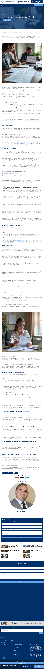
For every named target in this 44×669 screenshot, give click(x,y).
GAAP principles (21, 143)
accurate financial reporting (12, 154)
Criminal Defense (17, 644)
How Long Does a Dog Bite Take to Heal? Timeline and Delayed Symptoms (14, 546)
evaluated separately (36, 181)
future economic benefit (31, 114)
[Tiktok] (1, 642)
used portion (36, 97)
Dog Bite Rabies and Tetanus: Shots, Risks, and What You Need (36, 546)
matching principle (29, 160)
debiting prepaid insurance (10, 120)
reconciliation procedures (18, 241)
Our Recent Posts (34, 644)
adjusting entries (8, 220)
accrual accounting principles (21, 240)
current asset (13, 192)
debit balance (38, 138)
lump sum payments (17, 96)
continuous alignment (35, 167)
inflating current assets (30, 257)
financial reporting (19, 121)
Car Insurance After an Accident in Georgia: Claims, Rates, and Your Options (36, 556)
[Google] (8, 642)
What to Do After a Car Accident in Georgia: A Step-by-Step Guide (14, 551)
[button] (2, 5)
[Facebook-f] (4, 642)
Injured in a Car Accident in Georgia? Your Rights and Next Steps (35, 551)
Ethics (5, 14)
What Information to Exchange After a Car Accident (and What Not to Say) (13, 556)
